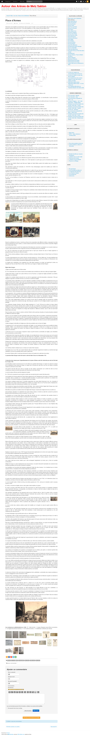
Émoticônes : (11, 687)
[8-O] (21, 689)
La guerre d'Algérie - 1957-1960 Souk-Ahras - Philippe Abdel (75, 101)
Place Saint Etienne (72, 21)
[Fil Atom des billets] (88, 1)
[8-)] (17, 689)
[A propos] (79, 1)
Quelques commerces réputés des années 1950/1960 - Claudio (75, 107)
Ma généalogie (72, 168)
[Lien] (38, 692)
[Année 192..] (8, 634)
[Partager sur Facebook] (9, 657)
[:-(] (15, 689)
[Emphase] (12, 692)
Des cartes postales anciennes (76, 143)
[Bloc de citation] (35, 692)
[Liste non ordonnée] (28, 692)
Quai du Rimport (71, 57)
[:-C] (16, 689)
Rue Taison (70, 29)
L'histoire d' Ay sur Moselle (75, 159)
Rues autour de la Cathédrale (74, 18)
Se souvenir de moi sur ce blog (15, 708)
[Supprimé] (17, 692)
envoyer (36, 710)
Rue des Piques (71, 43)
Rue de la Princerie (72, 28)
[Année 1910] (15, 650)
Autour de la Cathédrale (23, 15)
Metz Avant (71, 132)
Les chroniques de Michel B (75, 170)
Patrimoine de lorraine (74, 158)
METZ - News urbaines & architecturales (74, 134)
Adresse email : (11, 676)
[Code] (22, 692)
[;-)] (9, 689)
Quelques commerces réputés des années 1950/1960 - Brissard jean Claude (75, 118)
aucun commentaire (11, 663)
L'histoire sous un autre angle (75, 156)
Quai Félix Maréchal (72, 45)
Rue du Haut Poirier (72, 33)
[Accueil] (2, 1)
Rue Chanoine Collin (72, 35)
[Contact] (81, 1)
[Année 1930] (38, 634)
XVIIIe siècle (32, 660)
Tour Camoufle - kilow (73, 97)
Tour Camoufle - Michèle (73, 95)
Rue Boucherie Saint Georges (74, 46)
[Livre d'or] (77, 1)
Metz (12, 15)
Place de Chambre (72, 22)
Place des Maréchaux (73, 49)
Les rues (15, 15)
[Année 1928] (15, 634)
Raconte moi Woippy (73, 161)
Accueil (8, 15)
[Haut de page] (83, 1)
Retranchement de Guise (73, 60)
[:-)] (8, 689)
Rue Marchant (71, 53)
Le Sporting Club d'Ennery (75, 171)
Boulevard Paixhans (72, 59)
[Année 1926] (25, 642)
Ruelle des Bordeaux (72, 38)
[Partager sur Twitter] (13, 657)
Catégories (7, 1)
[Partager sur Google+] (11, 657)
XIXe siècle (27, 660)
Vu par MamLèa (72, 174)
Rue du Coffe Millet (72, 47)
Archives (15, 1)
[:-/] (11, 689)
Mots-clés (22, 1)
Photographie (21, 660)
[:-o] (19, 689)
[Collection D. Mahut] (14, 217)
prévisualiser (29, 710)
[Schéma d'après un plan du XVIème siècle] (31, 76)
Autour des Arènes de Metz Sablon (23, 6)
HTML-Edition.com (20, 734)
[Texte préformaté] (33, 692)
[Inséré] (15, 692)
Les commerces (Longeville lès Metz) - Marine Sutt (75, 111)
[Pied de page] (85, 1)
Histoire (9, 660)
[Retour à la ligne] (25, 692)
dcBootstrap (11, 734)
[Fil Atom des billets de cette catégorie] (7, 657)
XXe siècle (38, 660)
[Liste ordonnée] (30, 692)
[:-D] (13, 689)
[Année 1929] (30, 634)
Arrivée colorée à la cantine (13, 726)
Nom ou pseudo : (12, 672)
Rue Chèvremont (72, 36)
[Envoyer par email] (16, 657)
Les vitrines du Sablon (74, 173)
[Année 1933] (9, 642)
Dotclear (8, 732)
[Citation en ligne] (20, 692)
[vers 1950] (21, 650)
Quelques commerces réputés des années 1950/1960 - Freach (75, 104)
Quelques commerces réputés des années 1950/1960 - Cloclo (75, 114)
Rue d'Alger (70, 39)
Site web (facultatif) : (12, 681)
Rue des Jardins (71, 42)
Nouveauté (53, 726)
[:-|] (12, 689)
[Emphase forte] (9, 692)
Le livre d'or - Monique (73, 109)
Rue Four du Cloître (72, 26)
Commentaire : (11, 685)
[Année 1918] (54, 634)
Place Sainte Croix (72, 31)
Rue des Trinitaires (72, 32)
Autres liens (71, 175)
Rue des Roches (72, 24)
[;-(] (20, 689)
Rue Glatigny (71, 40)
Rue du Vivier (71, 25)
